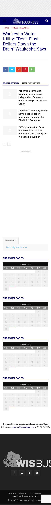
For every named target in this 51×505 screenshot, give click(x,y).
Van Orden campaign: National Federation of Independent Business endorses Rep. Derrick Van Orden (32, 97)
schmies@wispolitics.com (23, 427)
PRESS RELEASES (20, 27)
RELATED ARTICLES (11, 83)
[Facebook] (14, 473)
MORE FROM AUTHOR (31, 83)
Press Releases (35, 493)
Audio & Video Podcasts (23, 496)
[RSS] (29, 473)
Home (6, 27)
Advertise (22, 493)
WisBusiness (10, 240)
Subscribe (12, 493)
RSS (36, 496)
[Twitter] (37, 473)
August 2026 (25, 264)
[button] (47, 21)
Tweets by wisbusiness (16, 247)
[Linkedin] (22, 473)
